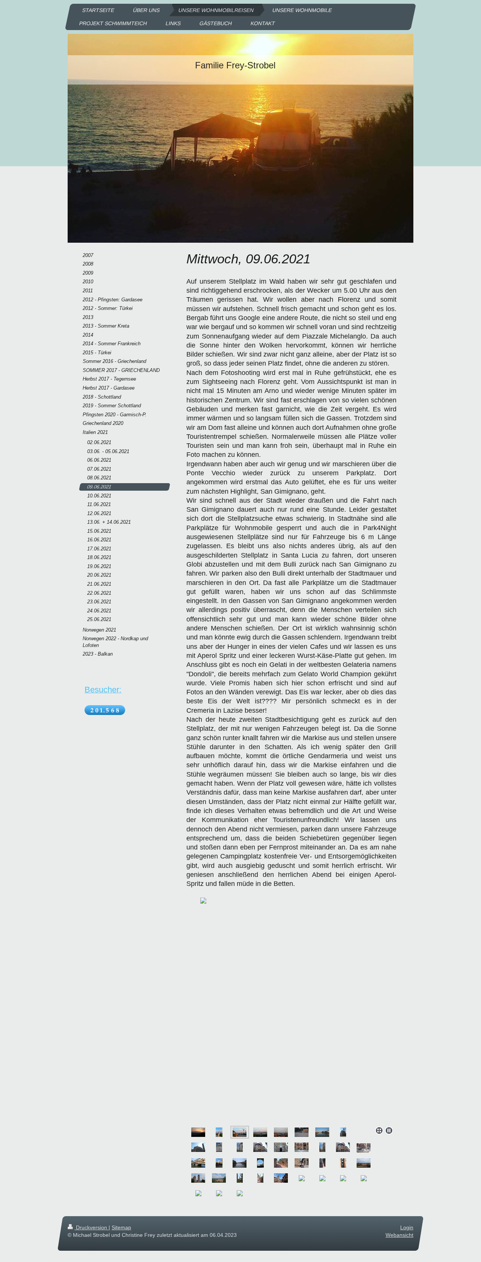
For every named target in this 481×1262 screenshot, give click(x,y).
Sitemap (121, 1227)
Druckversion (91, 1227)
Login (406, 1227)
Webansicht (399, 1235)
